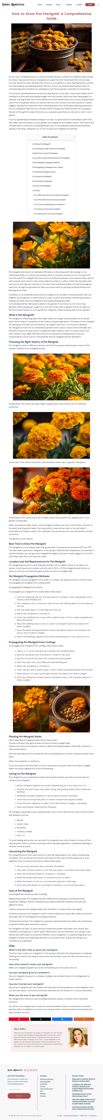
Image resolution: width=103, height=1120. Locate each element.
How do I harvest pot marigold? (49, 209)
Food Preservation (46, 1089)
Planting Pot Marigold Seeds (45, 172)
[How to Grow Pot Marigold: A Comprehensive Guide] (51, 47)
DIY (41, 1091)
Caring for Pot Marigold (43, 176)
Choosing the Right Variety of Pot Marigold (50, 149)
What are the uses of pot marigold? (50, 214)
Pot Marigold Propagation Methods (47, 162)
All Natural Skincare (47, 1079)
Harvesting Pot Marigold (43, 181)
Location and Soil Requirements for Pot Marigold (52, 158)
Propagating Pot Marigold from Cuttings (49, 167)
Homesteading (45, 1081)
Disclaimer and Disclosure (71, 1115)
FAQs (38, 190)
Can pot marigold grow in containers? (51, 204)
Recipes (43, 1093)
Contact (59, 1115)
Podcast (43, 1096)
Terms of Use (83, 1115)
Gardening (43, 1084)
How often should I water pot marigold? (52, 200)
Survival (42, 1086)
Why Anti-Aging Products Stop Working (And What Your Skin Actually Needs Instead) (83, 1101)
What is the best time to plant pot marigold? (53, 195)
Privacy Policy (93, 1115)
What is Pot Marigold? (43, 144)
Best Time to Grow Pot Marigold (46, 153)
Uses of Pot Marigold (43, 186)
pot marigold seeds (53, 112)
